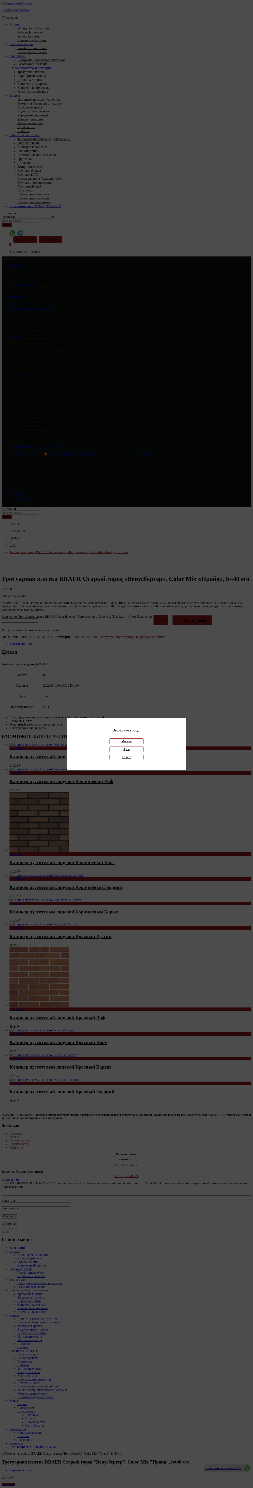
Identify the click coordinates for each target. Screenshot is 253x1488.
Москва (126, 741)
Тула (127, 749)
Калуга (126, 757)
